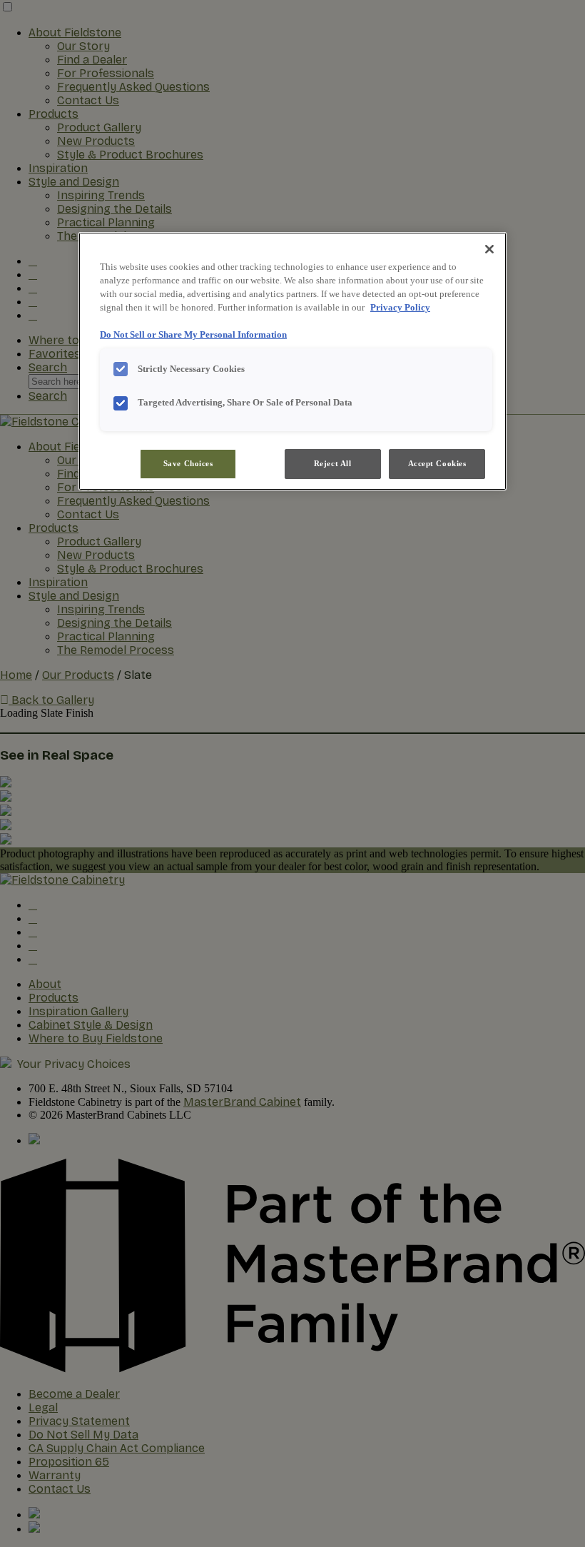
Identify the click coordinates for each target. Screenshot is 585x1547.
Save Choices (188, 463)
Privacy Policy (400, 308)
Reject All (333, 463)
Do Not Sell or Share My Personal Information (193, 335)
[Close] (489, 249)
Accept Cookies (437, 463)
